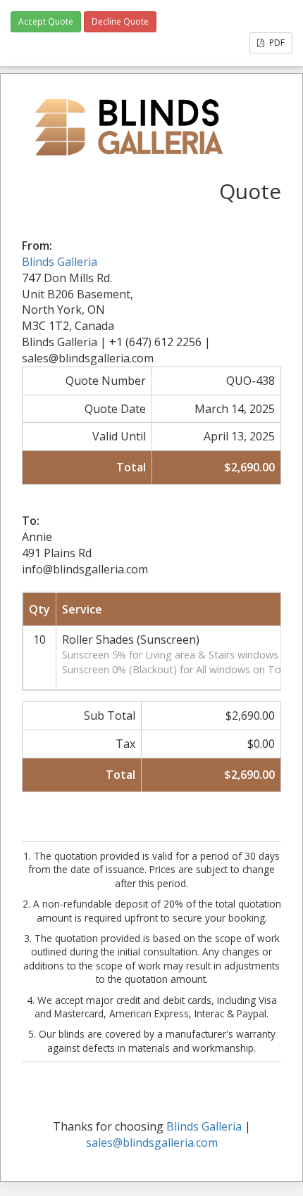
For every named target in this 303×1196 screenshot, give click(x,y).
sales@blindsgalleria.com (152, 1142)
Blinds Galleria (59, 261)
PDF (276, 43)
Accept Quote (45, 21)
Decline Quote (120, 21)
